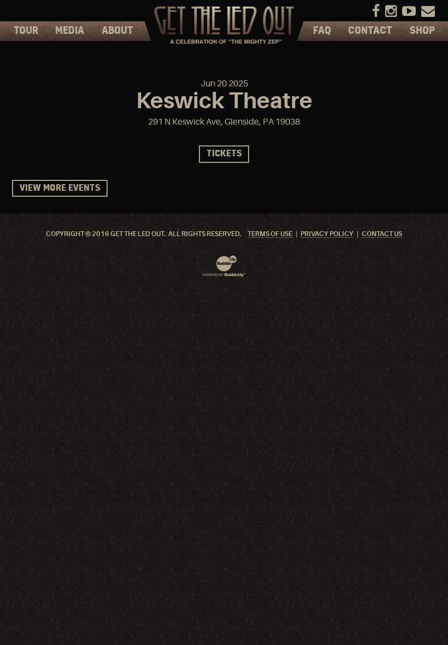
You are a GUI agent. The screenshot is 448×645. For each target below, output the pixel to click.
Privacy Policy (326, 234)
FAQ (322, 31)
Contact (370, 31)
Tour (26, 31)
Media (69, 31)
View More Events (60, 188)
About (117, 31)
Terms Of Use (269, 234)
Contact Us (382, 234)
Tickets (224, 154)
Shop (422, 31)
